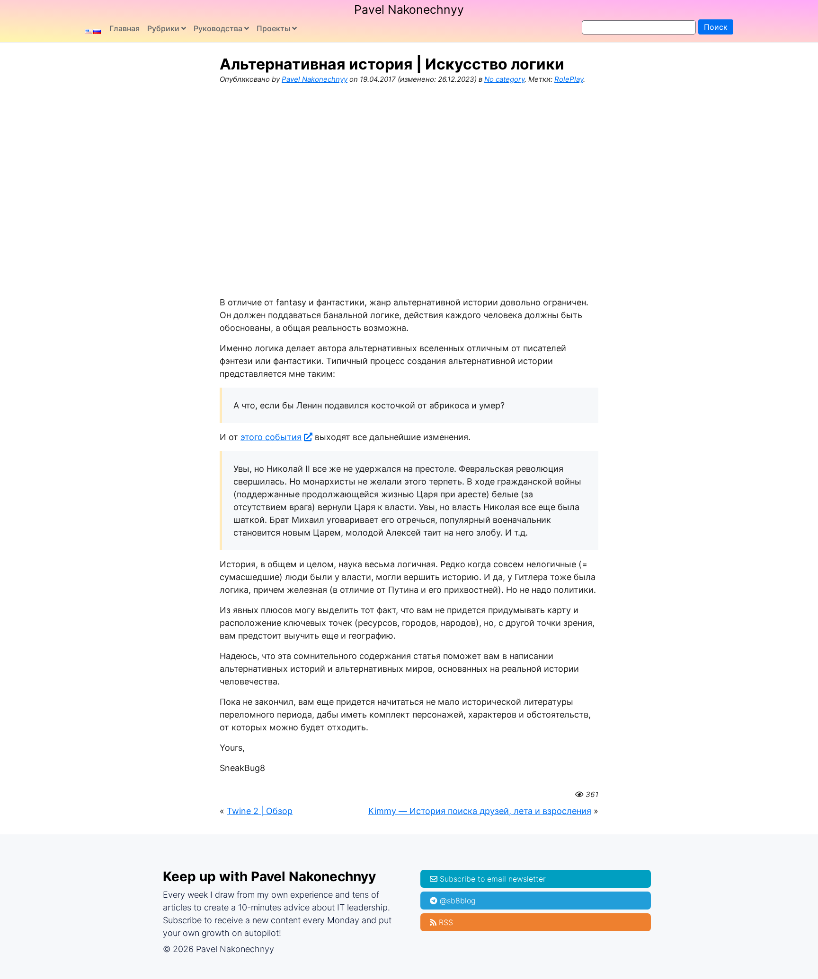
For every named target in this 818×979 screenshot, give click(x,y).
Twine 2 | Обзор (260, 811)
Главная (124, 28)
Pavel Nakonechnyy (409, 9)
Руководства (218, 28)
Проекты (273, 28)
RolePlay (568, 79)
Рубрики (163, 28)
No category (504, 79)
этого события (271, 437)
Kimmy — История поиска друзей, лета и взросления (479, 811)
